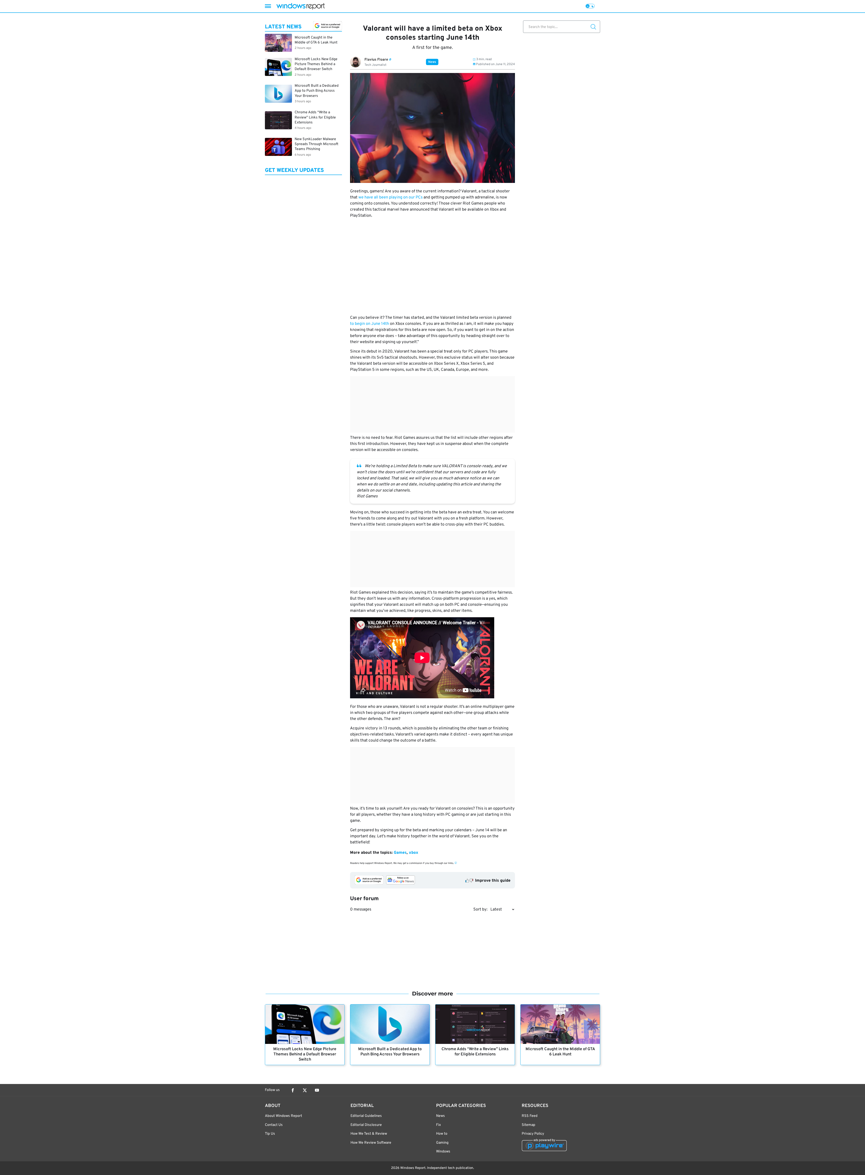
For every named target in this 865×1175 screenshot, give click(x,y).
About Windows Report (283, 1116)
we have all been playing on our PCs (390, 197)
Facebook (293, 1090)
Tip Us (270, 1134)
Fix (438, 1125)
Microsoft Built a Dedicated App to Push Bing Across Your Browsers (390, 1052)
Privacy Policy (533, 1134)
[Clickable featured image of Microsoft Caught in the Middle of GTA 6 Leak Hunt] (560, 1024)
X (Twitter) (305, 1090)
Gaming (442, 1143)
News (432, 62)
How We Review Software (371, 1143)
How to (441, 1134)
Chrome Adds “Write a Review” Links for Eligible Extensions (475, 1052)
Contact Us (274, 1125)
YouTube (317, 1090)
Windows (443, 1151)
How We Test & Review (369, 1134)
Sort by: (480, 909)
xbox (413, 852)
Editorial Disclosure (366, 1125)
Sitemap (528, 1125)
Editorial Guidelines (366, 1116)
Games (400, 852)
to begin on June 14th (369, 323)
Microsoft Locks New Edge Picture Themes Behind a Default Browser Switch (304, 1054)
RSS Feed (529, 1116)
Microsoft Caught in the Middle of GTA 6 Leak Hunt (560, 1052)
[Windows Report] (300, 6)
